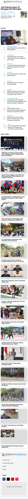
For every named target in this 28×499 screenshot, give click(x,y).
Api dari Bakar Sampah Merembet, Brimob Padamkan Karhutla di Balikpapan (12, 405)
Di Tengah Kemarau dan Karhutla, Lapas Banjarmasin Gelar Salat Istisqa (12, 240)
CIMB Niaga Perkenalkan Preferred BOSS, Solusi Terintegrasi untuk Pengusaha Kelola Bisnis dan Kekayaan (13, 154)
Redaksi (4, 466)
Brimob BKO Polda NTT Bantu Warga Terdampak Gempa (11, 364)
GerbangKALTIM (10, 12)
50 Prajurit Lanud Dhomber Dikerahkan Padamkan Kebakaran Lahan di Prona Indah (13, 260)
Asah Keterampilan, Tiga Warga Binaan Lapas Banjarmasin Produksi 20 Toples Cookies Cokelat (13, 198)
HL (9, 13)
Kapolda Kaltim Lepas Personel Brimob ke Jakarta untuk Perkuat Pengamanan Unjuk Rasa (15, 118)
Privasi (4, 469)
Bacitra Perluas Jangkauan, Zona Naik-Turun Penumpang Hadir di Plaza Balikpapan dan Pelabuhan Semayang (13, 176)
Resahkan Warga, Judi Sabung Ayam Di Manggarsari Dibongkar (8, 17)
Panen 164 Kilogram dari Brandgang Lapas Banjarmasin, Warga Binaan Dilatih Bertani (12, 219)
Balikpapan (3, 12)
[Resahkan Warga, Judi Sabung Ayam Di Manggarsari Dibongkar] (24, 14)
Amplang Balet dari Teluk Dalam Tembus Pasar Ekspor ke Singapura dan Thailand (16, 58)
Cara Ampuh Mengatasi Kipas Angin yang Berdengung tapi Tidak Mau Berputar (16, 67)
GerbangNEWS (4, 13)
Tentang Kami (6, 460)
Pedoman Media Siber (7, 463)
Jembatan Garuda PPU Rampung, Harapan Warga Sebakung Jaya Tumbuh (12, 343)
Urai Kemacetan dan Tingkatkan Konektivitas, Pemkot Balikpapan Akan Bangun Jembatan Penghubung (17, 101)
